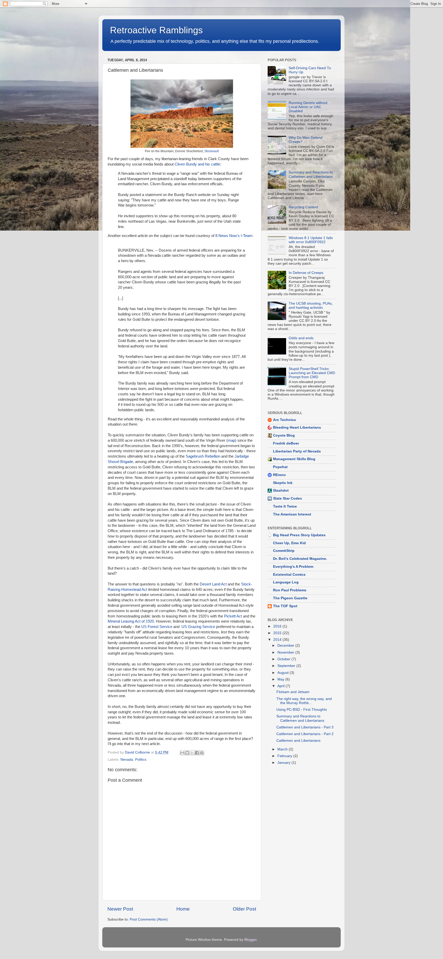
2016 (278, 626)
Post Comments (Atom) (149, 919)
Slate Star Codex (287, 498)
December (286, 645)
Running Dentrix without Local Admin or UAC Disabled (308, 107)
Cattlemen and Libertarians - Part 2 (305, 734)
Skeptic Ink (283, 483)
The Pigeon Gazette (290, 598)
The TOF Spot (285, 606)
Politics (140, 759)
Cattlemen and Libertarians (298, 741)
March (283, 749)
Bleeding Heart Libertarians (297, 427)
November (286, 652)
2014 (278, 640)
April (281, 686)
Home (183, 909)
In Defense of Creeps (306, 273)
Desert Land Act (213, 584)
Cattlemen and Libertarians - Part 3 (305, 727)
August (283, 673)
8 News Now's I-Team (233, 236)
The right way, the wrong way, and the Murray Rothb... (304, 701)
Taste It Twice (285, 506)
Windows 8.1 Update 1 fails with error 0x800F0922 (311, 240)
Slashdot (281, 490)
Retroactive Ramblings (156, 30)
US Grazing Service (198, 627)
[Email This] (182, 752)
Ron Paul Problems (289, 590)
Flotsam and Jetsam (292, 692)
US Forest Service (156, 627)
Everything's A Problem (293, 567)
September (286, 666)
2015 (278, 633)
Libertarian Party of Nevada (297, 451)
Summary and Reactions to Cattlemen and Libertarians (311, 174)
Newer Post (120, 909)
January (284, 763)
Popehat (280, 467)
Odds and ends (301, 338)
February (285, 756)
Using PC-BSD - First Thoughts (301, 709)
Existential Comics (289, 574)
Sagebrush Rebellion (203, 456)
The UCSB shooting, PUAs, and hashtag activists (311, 306)
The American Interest (292, 514)
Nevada (126, 759)
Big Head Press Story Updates (299, 535)
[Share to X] (192, 752)
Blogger (250, 940)
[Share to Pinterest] (201, 752)
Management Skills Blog (294, 459)
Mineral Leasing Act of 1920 (131, 621)
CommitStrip (284, 551)
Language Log (286, 582)
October (284, 659)
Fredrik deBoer (286, 443)
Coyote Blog (284, 435)
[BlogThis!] (187, 752)
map (231, 440)
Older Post (244, 909)
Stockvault (211, 151)
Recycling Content (303, 207)
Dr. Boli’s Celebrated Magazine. (300, 559)
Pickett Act (233, 616)
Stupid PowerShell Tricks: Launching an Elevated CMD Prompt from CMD (312, 373)
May (281, 679)
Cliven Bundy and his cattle (197, 164)
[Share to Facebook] (196, 752)
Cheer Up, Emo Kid (289, 543)
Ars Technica (284, 420)
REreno (279, 475)
